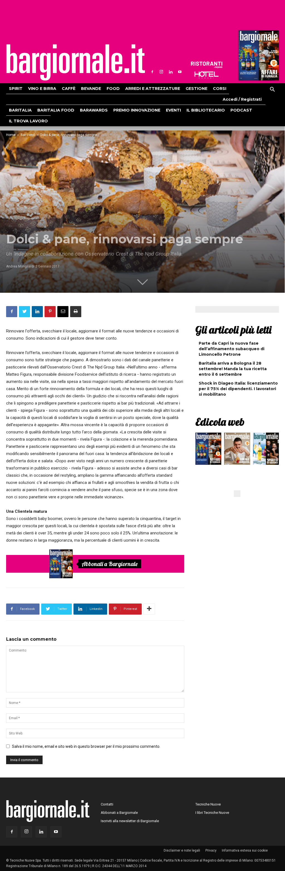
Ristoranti (206, 65)
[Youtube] (180, 72)
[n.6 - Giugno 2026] (237, 450)
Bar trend (28, 135)
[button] (272, 90)
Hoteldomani (206, 75)
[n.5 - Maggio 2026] (266, 450)
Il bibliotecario (205, 110)
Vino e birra (42, 88)
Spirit (16, 88)
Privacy (211, 850)
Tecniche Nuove (208, 804)
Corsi (219, 88)
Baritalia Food (55, 110)
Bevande (91, 88)
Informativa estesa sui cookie (245, 850)
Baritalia (20, 110)
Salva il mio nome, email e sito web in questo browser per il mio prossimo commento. (86, 746)
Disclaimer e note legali (182, 850)
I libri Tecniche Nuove (212, 813)
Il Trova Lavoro (28, 120)
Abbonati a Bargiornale (110, 563)
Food (113, 88)
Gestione (196, 88)
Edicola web (219, 421)
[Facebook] (152, 72)
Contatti (107, 804)
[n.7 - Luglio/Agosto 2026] (258, 57)
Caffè (68, 88)
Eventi (173, 110)
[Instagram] (161, 72)
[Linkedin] (170, 72)
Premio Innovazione (136, 110)
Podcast (241, 110)
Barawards (94, 110)
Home (10, 135)
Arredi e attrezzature (152, 88)
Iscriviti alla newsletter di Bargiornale (130, 821)
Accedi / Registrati (242, 99)
